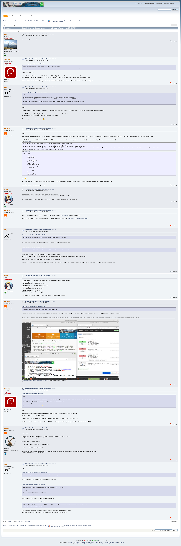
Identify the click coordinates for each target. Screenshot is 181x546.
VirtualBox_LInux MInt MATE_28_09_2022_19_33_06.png (36, 380)
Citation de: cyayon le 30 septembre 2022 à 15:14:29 (34, 484)
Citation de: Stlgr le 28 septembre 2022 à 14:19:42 (33, 306)
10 (10, 25)
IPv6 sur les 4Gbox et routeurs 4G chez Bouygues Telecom (40, 34)
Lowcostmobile (65, 215)
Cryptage (7, 59)
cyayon (6, 428)
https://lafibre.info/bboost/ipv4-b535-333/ (78, 218)
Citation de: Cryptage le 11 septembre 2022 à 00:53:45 (34, 92)
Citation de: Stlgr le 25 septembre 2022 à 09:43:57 (33, 393)
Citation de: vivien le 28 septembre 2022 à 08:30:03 (34, 234)
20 (25, 25)
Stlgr (6, 87)
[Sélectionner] (28, 141)
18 (22, 25)
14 (16, 25)
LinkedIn (82, 542)
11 (12, 25)
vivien (6, 189)
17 (21, 25)
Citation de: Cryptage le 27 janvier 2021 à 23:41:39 (33, 63)
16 (19, 25)
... (7, 25)
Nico (5, 34)
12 (13, 25)
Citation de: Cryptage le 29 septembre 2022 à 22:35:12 (34, 472)
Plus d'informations (102, 540)
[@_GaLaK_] (5, 55)
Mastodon (76, 542)
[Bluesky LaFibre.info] (5, 207)
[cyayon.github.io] (5, 454)
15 (18, 25)
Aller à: (153, 530)
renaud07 (7, 128)
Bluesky (70, 542)
